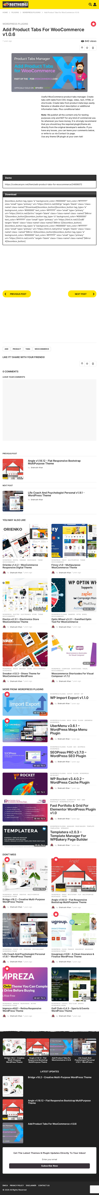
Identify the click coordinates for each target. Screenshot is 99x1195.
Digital (15, 560)
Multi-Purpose (33, 894)
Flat (79, 894)
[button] (90, 4)
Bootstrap (72, 894)
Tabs (28, 349)
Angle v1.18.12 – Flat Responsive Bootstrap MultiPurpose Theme (69, 901)
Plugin (80, 720)
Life (20, 949)
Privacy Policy (17, 1185)
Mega (69, 720)
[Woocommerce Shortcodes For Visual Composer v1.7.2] (73, 649)
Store (34, 614)
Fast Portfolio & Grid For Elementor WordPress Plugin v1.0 (73, 809)
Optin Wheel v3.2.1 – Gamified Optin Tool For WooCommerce (71, 620)
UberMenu (88, 720)
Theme (40, 560)
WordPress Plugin (67, 801)
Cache (69, 773)
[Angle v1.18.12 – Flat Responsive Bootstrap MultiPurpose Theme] (73, 875)
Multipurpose (73, 560)
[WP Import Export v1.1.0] (25, 704)
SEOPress (81, 747)
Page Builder (80, 826)
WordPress (7, 670)
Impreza (16, 1003)
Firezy (64, 560)
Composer (66, 668)
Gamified (71, 614)
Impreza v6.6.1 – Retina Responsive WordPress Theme (22, 1009)
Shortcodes (76, 668)
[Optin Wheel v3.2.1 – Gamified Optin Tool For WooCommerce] (73, 595)
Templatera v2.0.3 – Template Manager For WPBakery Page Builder (69, 835)
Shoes (15, 668)
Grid (83, 800)
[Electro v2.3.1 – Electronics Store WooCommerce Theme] (25, 595)
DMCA (5, 1185)
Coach (15, 949)
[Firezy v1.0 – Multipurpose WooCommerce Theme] (73, 541)
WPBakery (65, 828)
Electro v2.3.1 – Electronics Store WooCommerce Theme (21, 620)
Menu (74, 720)
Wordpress (7, 560)
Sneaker (22, 668)
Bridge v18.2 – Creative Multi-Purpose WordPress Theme (24, 900)
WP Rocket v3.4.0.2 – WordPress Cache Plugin (70, 781)
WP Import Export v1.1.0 (69, 698)
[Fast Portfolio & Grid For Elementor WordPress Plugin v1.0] (25, 810)
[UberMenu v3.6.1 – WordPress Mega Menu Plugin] (25, 731)
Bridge (15, 894)
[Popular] (93, 24)
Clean (64, 949)
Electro (16, 614)
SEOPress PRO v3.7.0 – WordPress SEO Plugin (68, 754)
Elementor (71, 800)
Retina (33, 1003)
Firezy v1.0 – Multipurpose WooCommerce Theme (65, 566)
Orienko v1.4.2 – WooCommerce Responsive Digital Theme (20, 566)
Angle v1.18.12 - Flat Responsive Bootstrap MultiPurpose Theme (54, 462)
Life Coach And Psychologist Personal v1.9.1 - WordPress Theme (56, 494)
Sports (81, 1003)
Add (6, 349)
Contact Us (44, 1185)
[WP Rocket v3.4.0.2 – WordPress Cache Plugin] (25, 784)
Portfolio (54, 801)
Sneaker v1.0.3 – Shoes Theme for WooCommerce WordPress (21, 674)
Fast (78, 800)
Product (17, 349)
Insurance (89, 949)
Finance (71, 949)
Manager (70, 826)
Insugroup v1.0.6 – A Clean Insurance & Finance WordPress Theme (72, 955)
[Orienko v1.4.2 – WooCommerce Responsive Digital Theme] (25, 541)
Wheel (84, 614)
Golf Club (73, 1003)
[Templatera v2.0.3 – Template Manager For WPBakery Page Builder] (25, 836)
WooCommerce (42, 349)
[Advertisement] (22, 115)
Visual (85, 668)
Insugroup (79, 949)
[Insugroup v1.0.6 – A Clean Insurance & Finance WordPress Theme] (73, 930)
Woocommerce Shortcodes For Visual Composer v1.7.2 (72, 674)
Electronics (26, 614)
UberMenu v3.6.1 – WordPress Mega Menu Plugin (68, 729)
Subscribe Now (49, 1166)
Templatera (55, 828)
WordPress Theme (10, 896)
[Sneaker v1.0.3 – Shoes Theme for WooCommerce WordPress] (25, 649)
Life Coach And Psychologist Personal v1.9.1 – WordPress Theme (24, 955)
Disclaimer (31, 1185)
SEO (74, 747)
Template (90, 826)
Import (77, 694)
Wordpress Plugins (15, 24)
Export (70, 694)
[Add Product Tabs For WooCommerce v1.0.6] (13, 1133)
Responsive (31, 560)
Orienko (23, 560)
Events (64, 1003)
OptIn (78, 614)
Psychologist (38, 949)
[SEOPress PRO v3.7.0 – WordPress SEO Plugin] (25, 757)
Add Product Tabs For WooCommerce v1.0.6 (61, 1059)
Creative (22, 894)
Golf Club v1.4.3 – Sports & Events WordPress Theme (70, 1009)
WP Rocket (54, 775)
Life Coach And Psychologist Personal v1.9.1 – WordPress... (85, 1060)
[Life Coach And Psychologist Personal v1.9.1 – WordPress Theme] (25, 930)
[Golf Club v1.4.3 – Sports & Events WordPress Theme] (73, 984)
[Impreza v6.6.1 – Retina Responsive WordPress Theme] (25, 984)
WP (82, 694)
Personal (27, 949)
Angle (64, 894)
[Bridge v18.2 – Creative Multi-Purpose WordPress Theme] (25, 875)
